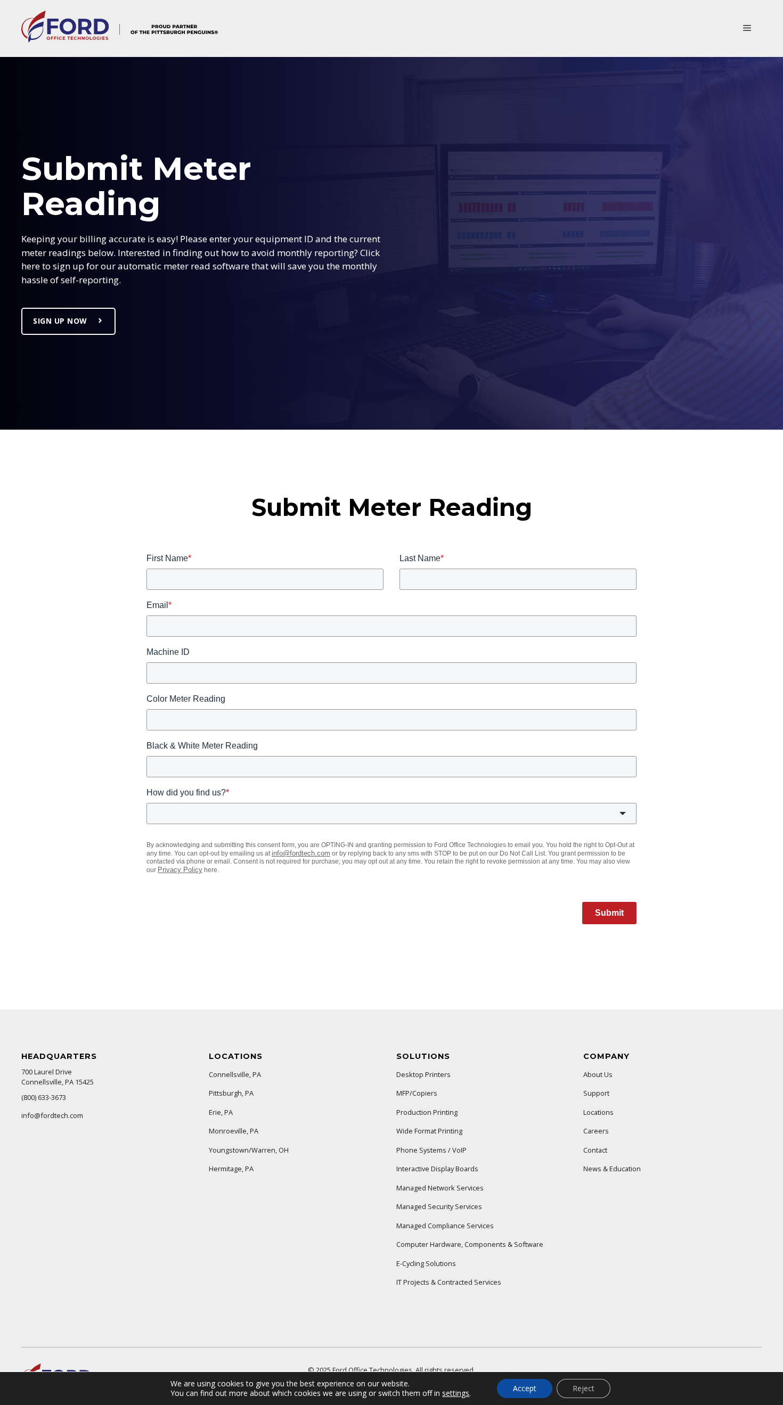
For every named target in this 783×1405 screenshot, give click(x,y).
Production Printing (427, 1112)
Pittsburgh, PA (231, 1093)
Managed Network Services (440, 1188)
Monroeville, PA (233, 1131)
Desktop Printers (423, 1074)
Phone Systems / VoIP (431, 1150)
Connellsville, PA (235, 1074)
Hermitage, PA (231, 1168)
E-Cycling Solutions (426, 1263)
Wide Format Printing (429, 1131)
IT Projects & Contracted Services (448, 1282)
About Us (598, 1074)
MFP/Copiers (416, 1093)
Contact (595, 1150)
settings (455, 1393)
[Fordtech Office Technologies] (119, 39)
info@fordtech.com (52, 1115)
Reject (583, 1388)
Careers (596, 1131)
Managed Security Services (439, 1206)
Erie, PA (221, 1112)
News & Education (612, 1168)
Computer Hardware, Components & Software (469, 1244)
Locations (598, 1112)
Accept (524, 1388)
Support (596, 1093)
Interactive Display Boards (437, 1168)
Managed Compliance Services (445, 1225)
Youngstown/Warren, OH (249, 1150)
